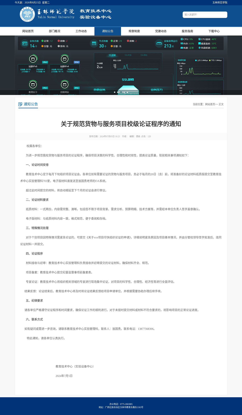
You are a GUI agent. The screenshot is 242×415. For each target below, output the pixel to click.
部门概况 (54, 31)
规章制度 (134, 31)
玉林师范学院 (219, 2)
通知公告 (107, 31)
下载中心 (214, 31)
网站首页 (28, 31)
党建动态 (161, 31)
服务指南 (187, 31)
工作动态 (81, 31)
